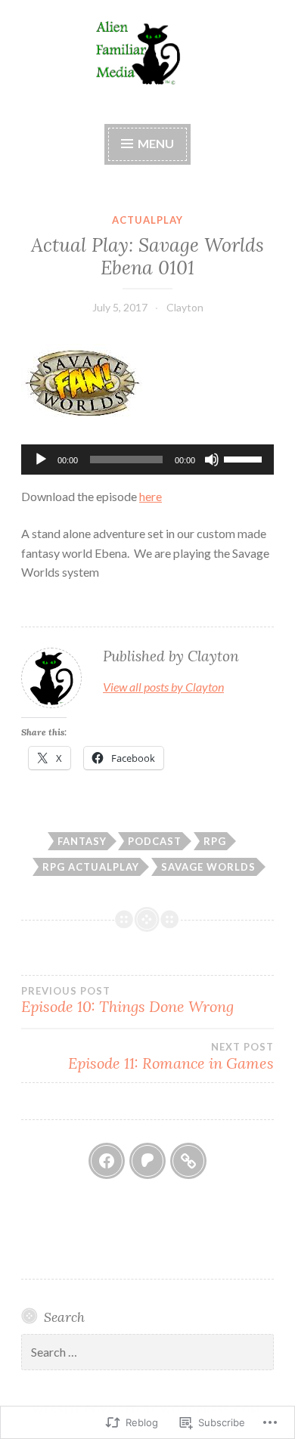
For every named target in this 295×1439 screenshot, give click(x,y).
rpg (214, 841)
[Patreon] (147, 1161)
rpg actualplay (90, 867)
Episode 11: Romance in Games (171, 1056)
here (150, 496)
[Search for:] (147, 1352)
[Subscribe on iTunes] (188, 1161)
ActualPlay (147, 220)
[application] (147, 459)
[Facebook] (106, 1161)
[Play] (40, 459)
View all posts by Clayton (163, 686)
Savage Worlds (208, 867)
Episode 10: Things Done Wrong (127, 1001)
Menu (154, 143)
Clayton (184, 307)
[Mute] (211, 459)
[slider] (245, 458)
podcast (155, 841)
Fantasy (82, 841)
